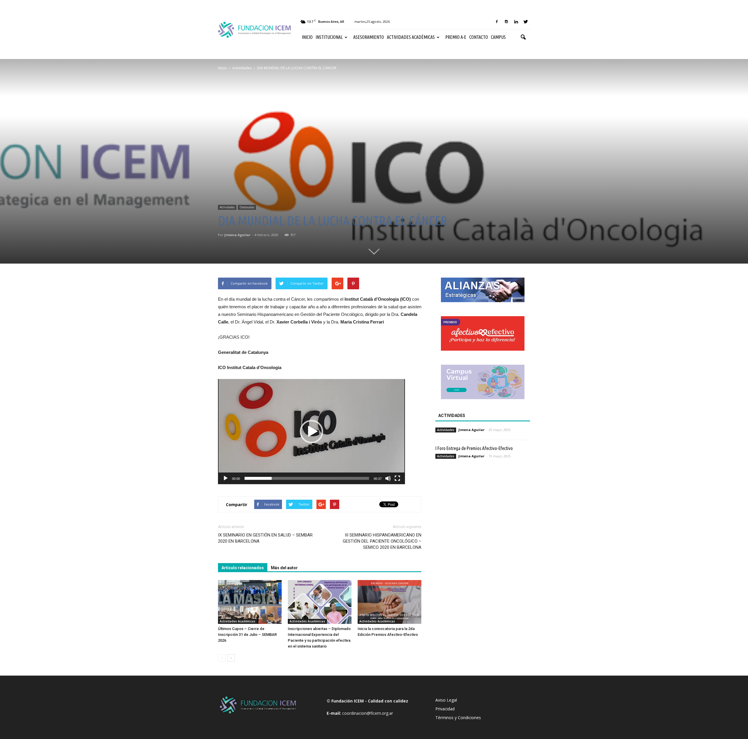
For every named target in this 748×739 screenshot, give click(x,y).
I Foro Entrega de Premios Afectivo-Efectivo (474, 448)
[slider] (307, 478)
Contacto (478, 37)
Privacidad (445, 709)
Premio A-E (455, 37)
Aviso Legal (446, 700)
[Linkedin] (516, 21)
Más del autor (284, 567)
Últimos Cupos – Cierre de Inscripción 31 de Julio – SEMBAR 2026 (247, 634)
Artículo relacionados (242, 567)
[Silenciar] (388, 478)
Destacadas (247, 207)
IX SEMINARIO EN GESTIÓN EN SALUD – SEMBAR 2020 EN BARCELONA (265, 538)
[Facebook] (496, 21)
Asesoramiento (368, 37)
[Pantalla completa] (397, 478)
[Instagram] (506, 21)
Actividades (227, 207)
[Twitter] (525, 21)
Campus (498, 37)
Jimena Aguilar (237, 235)
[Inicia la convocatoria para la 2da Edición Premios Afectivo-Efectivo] (389, 602)
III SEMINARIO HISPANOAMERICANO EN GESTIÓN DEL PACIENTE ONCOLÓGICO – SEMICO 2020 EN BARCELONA (382, 541)
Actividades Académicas (411, 37)
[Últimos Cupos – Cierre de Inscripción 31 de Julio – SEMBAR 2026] (250, 602)
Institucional (329, 37)
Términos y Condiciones (458, 717)
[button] (523, 37)
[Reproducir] (225, 478)
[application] (311, 431)
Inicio (307, 37)
